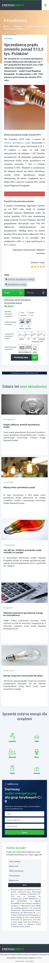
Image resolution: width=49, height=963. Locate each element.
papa (35, 352)
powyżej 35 (42, 340)
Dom (7, 292)
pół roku (24, 315)
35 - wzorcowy (35, 340)
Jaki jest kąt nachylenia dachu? (9, 336)
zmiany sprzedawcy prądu (17, 142)
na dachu (21, 327)
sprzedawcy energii (17, 284)
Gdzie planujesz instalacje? (10, 323)
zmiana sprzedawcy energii (21, 279)
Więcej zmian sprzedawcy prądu (19, 487)
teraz (22, 313)
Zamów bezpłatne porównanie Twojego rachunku (25, 194)
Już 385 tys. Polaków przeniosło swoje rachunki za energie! (22, 551)
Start (7, 26)
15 (28, 339)
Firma (30, 292)
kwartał (31, 313)
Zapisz (24, 832)
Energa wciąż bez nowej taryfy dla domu (23, 675)
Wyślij (24, 885)
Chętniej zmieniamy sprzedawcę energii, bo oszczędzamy (23, 614)
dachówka (21, 352)
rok (32, 315)
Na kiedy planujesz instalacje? (9, 314)
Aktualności (17, 26)
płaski (21, 339)
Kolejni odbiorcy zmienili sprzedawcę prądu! (21, 425)
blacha (28, 352)
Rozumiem (30, 961)
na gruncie (28, 327)
